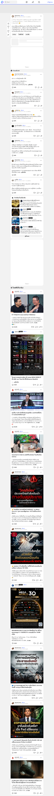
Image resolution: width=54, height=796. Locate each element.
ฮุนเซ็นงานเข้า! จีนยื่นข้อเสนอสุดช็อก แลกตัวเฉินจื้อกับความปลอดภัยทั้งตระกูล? (26, 413)
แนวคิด (27, 34)
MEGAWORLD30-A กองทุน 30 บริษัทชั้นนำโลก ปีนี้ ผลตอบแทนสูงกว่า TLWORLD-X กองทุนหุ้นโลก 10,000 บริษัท (26, 632)
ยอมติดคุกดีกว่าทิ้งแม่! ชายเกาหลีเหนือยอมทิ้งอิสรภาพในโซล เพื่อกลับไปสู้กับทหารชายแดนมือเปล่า (27, 781)
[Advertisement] (27, 8)
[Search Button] (5, 2)
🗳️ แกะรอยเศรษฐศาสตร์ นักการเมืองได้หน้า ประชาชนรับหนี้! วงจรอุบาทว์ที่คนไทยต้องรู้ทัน (27, 686)
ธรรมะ (14, 34)
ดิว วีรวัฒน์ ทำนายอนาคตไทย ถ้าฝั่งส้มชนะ (23, 315)
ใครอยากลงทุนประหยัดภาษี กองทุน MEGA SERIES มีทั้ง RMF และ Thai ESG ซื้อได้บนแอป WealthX (26, 378)
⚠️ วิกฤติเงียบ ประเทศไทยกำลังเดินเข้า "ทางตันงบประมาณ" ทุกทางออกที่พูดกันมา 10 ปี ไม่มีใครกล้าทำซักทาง (26, 511)
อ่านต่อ (21, 152)
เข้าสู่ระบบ (50, 2)
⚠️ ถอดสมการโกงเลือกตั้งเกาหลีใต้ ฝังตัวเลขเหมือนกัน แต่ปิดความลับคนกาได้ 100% (27, 567)
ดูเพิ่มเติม (30, 84)
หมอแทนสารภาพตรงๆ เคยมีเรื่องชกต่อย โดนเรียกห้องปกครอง (27, 455)
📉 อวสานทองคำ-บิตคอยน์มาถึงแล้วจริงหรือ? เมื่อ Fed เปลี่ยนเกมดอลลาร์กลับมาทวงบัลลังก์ (27, 741)
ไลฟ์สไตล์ (20, 34)
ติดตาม (22, 15)
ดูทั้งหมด (27, 236)
